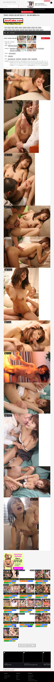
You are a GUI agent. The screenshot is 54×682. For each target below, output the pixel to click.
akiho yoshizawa (39, 610)
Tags (36, 9)
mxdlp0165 (30, 626)
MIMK (26, 611)
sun (15, 626)
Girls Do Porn (31, 675)
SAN (13, 30)
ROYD (41, 30)
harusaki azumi (8, 581)
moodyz (29, 611)
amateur (22, 624)
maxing (45, 626)
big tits (10, 597)
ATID (41, 597)
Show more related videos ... (27, 645)
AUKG (16, 27)
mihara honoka (8, 639)
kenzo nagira (12, 53)
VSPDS (5, 611)
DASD (33, 27)
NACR (10, 30)
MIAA (39, 27)
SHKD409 (24, 59)
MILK (26, 30)
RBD (34, 30)
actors (33, 9)
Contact (18, 679)
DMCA (5, 678)
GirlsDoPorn (30, 676)
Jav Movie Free (9, 2)
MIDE (30, 30)
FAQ (17, 678)
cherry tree (38, 624)
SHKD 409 (18, 59)
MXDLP (42, 626)
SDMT (14, 597)
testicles (44, 582)
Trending (29, 9)
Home (5, 9)
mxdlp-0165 (25, 626)
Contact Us (7, 676)
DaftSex (30, 678)
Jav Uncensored (10, 9)
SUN (13, 626)
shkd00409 (34, 59)
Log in (17, 676)
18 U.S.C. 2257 (7, 675)
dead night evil (11, 59)
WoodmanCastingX (32, 680)
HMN (6, 30)
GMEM (24, 27)
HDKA (17, 30)
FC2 (6, 27)
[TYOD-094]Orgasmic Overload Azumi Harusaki (42, 580)
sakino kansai (47, 610)
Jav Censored (17, 9)
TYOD (37, 582)
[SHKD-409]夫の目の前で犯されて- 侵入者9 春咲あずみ (11, 580)
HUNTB (22, 30)
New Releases (24, 9)
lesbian (45, 611)
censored (14, 581)
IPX (36, 27)
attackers (10, 56)
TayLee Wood (31, 679)
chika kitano (44, 624)
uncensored (30, 581)
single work (6, 582)
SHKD (29, 59)
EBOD (29, 27)
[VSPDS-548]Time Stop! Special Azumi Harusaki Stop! (11, 609)
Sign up (17, 675)
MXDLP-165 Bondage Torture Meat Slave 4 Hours (42, 623)
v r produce (9, 611)
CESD (20, 27)
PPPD (37, 30)
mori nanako (14, 595)
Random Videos (41, 9)
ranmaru (40, 582)
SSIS (12, 27)
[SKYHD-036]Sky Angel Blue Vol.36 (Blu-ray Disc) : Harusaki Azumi (26, 580)
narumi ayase (15, 639)
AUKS (9, 27)
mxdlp (21, 626)
